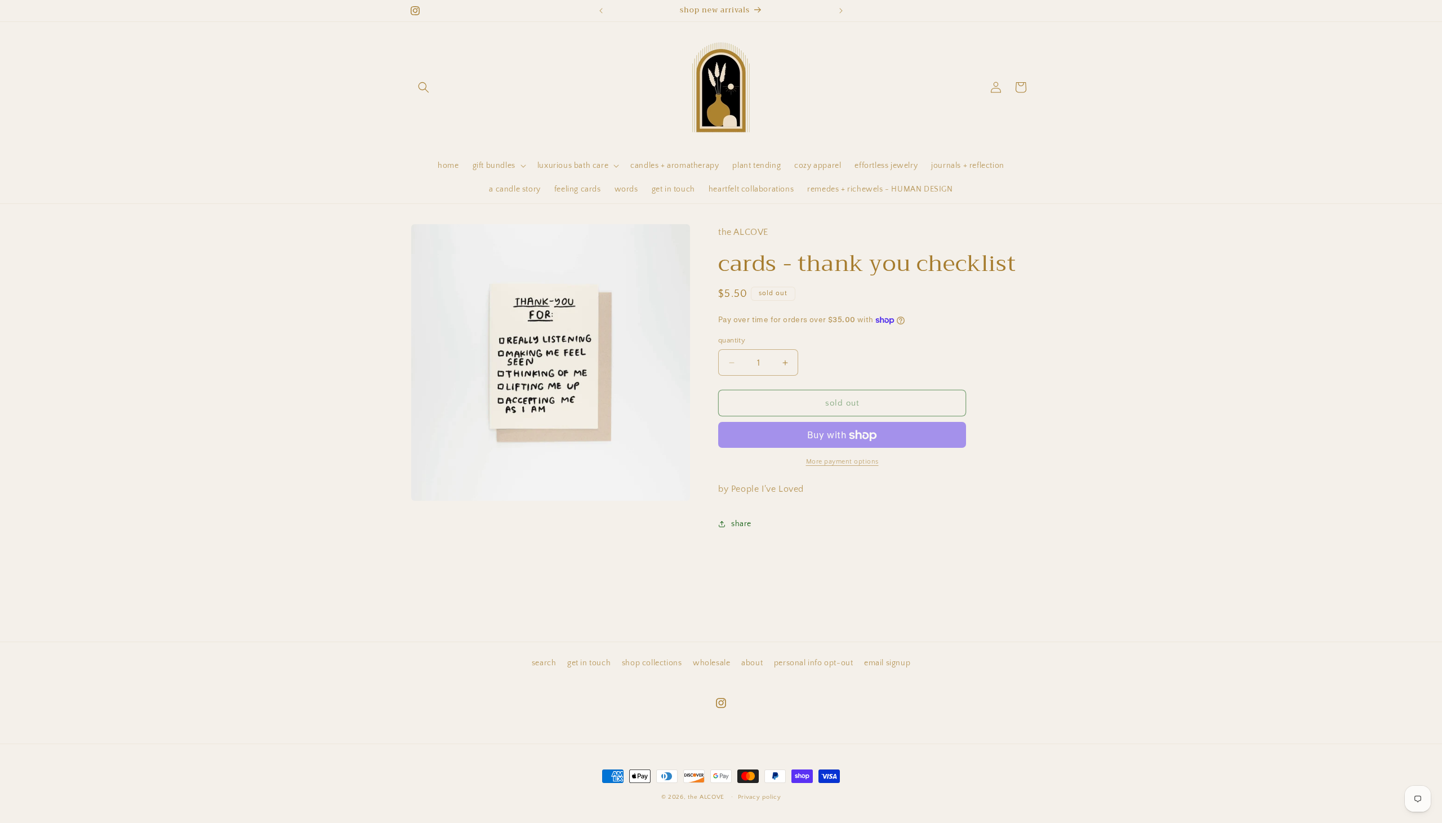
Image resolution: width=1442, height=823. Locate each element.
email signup (887, 663)
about (752, 663)
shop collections (652, 663)
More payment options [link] (842, 462)
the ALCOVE (706, 797)
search (544, 663)
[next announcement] (841, 10)
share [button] (741, 523)
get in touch (589, 663)
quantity (731, 340)
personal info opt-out (813, 663)
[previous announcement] (601, 10)
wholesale (711, 663)
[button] (423, 87)
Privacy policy (759, 796)
